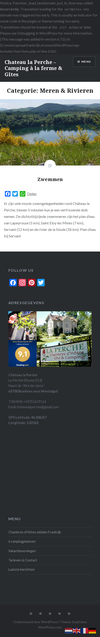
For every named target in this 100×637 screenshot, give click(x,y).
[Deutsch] (93, 630)
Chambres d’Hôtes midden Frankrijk (34, 532)
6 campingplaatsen (22, 541)
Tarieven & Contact (22, 560)
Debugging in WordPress (37, 33)
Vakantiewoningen (22, 551)
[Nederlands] (69, 630)
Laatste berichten (21, 569)
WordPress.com (49, 627)
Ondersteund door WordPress (35, 622)
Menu (86, 61)
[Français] (85, 630)
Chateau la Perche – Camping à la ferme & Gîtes (33, 68)
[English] (77, 630)
